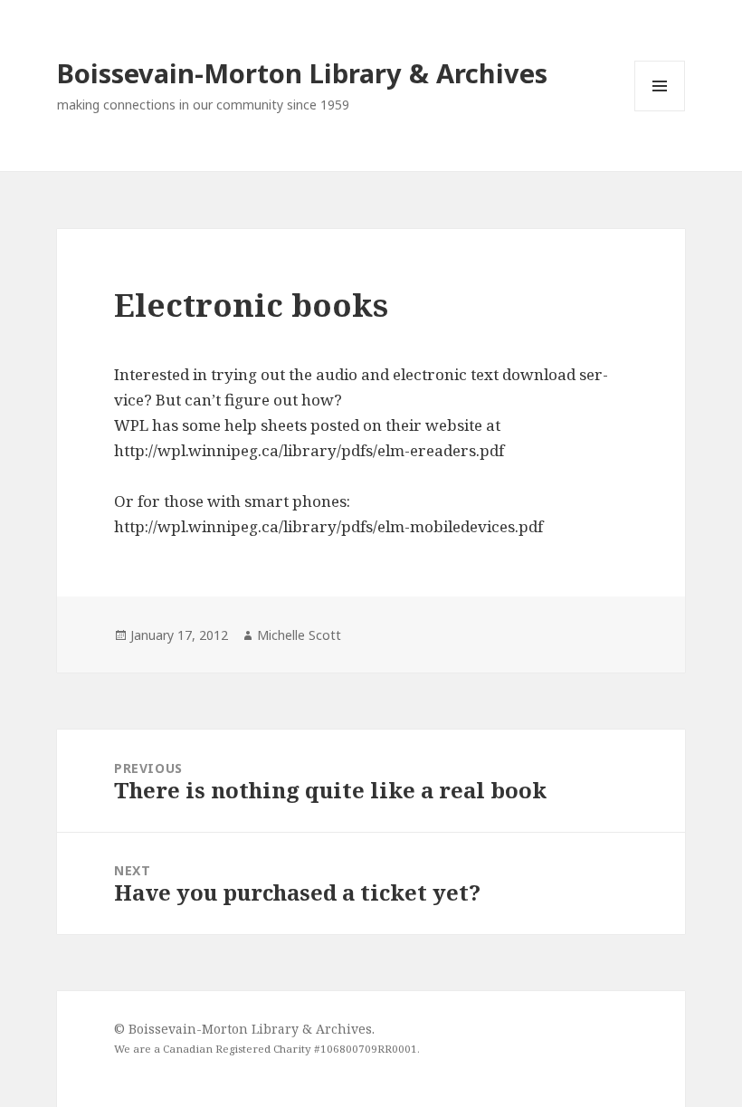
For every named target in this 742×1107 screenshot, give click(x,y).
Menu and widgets (660, 110)
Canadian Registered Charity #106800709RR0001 (290, 1048)
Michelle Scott (299, 635)
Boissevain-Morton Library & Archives (302, 73)
